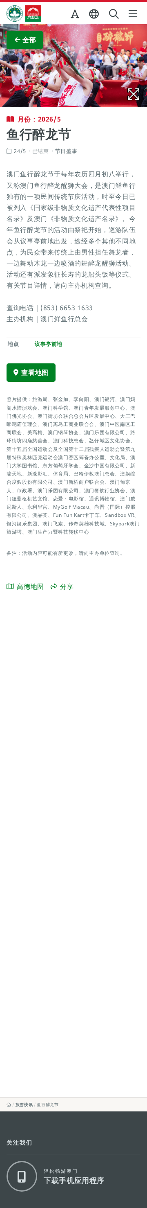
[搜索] (114, 14)
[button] (75, 15)
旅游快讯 (24, 1104)
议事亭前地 (48, 343)
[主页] (9, 1104)
